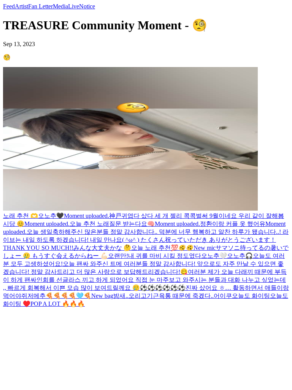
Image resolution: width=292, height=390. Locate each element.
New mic (205, 248)
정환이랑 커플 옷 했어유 (232, 224)
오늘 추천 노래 (89, 224)
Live (73, 6)
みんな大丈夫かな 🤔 (102, 248)
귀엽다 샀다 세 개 (145, 216)
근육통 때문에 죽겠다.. (183, 295)
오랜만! (118, 256)
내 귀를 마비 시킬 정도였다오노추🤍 (177, 256)
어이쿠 (223, 295)
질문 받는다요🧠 (132, 224)
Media (60, 6)
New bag (102, 295)
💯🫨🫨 (182, 248)
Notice (87, 6)
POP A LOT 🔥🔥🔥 (57, 303)
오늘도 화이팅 (251, 295)
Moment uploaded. (86, 216)
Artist (21, 6)
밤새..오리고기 (133, 295)
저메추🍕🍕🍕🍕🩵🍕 (59, 295)
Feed (9, 6)
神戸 (115, 216)
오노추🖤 (51, 216)
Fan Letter (40, 6)
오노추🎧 (240, 256)
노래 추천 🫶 (20, 216)
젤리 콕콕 (183, 216)
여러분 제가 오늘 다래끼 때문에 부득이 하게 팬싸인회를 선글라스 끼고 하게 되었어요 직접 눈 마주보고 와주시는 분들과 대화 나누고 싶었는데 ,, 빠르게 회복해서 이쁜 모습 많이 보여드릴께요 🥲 (145, 280)
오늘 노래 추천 (151, 248)
